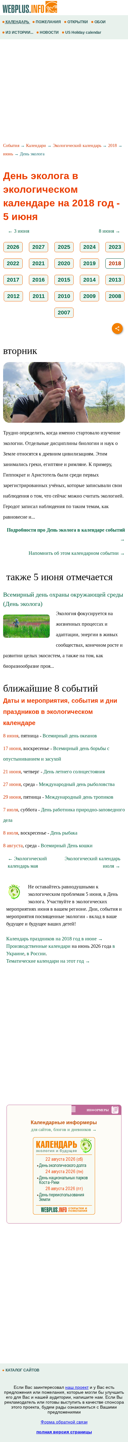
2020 (64, 263)
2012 (13, 296)
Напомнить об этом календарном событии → (77, 553)
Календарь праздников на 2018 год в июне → (54, 938)
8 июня (10, 735)
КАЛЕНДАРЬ (17, 22)
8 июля (10, 832)
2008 (115, 296)
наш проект (77, 1387)
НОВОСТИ (49, 32)
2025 (64, 247)
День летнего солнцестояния (74, 771)
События (11, 145)
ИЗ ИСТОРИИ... (19, 32)
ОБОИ (100, 22)
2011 (39, 296)
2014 (89, 280)
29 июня (12, 797)
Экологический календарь (77, 145)
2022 (13, 263)
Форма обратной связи (64, 1421)
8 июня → (109, 231)
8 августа (13, 845)
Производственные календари (38, 946)
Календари (36, 145)
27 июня (12, 784)
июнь (8, 154)
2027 (38, 247)
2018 (112, 145)
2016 (38, 280)
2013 (115, 280)
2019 (89, 263)
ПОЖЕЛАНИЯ (48, 22)
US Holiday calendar (83, 32)
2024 (89, 247)
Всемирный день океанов (70, 735)
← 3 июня (18, 231)
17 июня (12, 748)
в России (36, 953)
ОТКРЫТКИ (77, 22)
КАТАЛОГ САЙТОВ (22, 1370)
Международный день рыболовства (77, 784)
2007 (64, 312)
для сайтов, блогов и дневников (64, 1129)
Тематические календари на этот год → (48, 961)
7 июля (10, 809)
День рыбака (63, 832)
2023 (115, 247)
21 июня (12, 771)
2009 (89, 296)
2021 (38, 263)
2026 (13, 247)
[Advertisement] (64, 91)
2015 (64, 280)
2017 (13, 280)
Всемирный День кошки (67, 845)
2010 (64, 296)
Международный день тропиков (79, 797)
